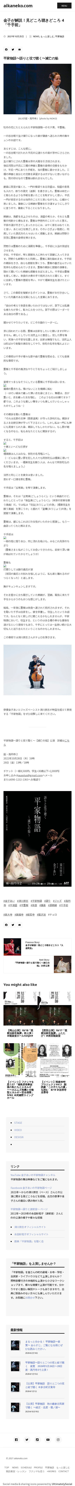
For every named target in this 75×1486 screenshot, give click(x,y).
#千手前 (63, 905)
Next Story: (32, 962)
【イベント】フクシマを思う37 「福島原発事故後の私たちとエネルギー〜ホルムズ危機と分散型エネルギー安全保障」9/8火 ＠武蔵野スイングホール (20, 1089)
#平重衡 (24, 905)
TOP (6, 1467)
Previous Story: (44, 945)
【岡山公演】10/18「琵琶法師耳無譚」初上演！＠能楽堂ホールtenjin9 (20, 1033)
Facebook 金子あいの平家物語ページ (31, 1188)
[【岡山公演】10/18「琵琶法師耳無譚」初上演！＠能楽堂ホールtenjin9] (20, 1009)
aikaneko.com (17, 5)
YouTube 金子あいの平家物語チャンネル (33, 1175)
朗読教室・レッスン (16, 1471)
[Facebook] (6, 50)
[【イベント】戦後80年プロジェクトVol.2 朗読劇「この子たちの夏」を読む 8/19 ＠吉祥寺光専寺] (55, 1060)
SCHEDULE (26, 1467)
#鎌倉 (42, 905)
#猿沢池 (41, 914)
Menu (64, 5)
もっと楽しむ (47, 36)
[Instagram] (58, 1439)
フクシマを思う (37, 1471)
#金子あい (9, 901)
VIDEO (18, 1130)
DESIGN (19, 1137)
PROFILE (38, 1467)
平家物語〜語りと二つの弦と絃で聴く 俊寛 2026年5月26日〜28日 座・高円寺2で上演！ (45, 1366)
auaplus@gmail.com (30, 775)
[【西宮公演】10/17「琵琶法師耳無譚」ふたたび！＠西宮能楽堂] (55, 1009)
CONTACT (63, 1471)
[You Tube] (47, 1439)
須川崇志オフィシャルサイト (30, 1227)
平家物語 (59, 36)
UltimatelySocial (62, 1484)
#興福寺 (19, 914)
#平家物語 (36, 901)
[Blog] (37, 1439)
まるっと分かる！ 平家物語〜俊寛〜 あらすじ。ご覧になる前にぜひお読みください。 (44, 1345)
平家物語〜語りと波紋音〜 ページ (29, 1209)
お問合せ (30, 1297)
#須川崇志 (22, 901)
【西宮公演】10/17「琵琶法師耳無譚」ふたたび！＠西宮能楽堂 (54, 1033)
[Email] (20, 50)
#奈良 (34, 905)
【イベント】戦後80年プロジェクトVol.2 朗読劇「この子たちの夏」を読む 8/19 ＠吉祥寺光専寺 (54, 1087)
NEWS (36, 36)
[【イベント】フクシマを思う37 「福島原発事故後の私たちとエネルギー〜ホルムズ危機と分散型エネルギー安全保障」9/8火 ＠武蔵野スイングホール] (20, 1060)
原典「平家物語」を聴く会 (29, 1241)
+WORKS (51, 1471)
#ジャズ (57, 901)
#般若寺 (30, 914)
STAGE (18, 1122)
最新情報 (16, 1330)
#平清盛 (12, 905)
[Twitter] (13, 50)
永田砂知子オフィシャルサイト (31, 1234)
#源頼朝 (52, 905)
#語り (47, 901)
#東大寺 (7, 914)
